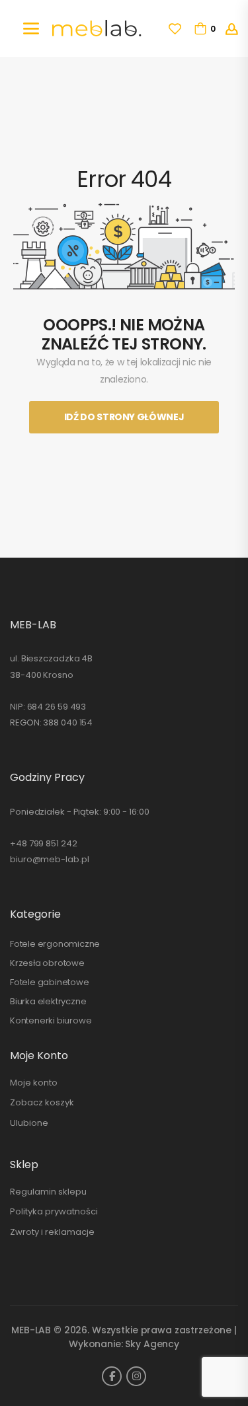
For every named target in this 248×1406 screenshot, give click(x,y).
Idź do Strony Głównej (124, 417)
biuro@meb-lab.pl (49, 859)
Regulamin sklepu (48, 1191)
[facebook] (112, 1376)
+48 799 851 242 (43, 843)
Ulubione (29, 1123)
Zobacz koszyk (42, 1102)
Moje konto (34, 1082)
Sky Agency (152, 1343)
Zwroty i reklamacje (52, 1232)
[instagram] (136, 1376)
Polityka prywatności (54, 1211)
